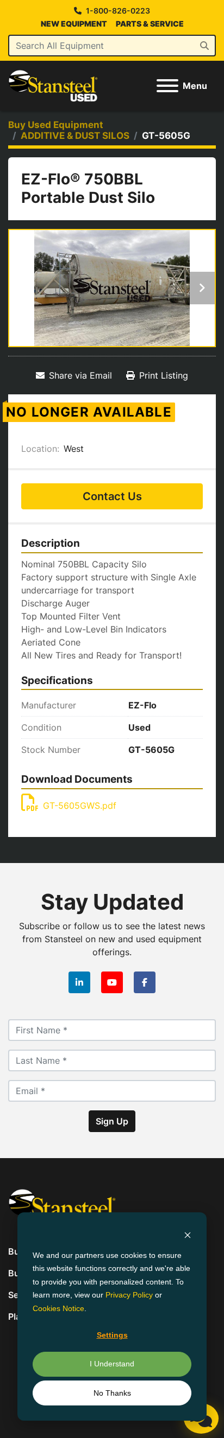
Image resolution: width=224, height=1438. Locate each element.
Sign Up (112, 1121)
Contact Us (112, 496)
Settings (112, 1335)
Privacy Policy (129, 1294)
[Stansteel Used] (62, 1206)
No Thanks (112, 1393)
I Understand (112, 1363)
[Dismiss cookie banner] (187, 1234)
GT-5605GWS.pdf (79, 805)
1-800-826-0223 (118, 11)
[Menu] (167, 85)
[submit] (204, 45)
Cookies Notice (58, 1308)
